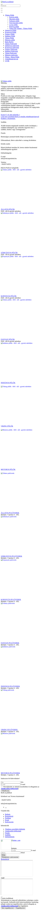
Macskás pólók (14, 19)
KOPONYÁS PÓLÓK (9, 296)
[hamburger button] (2, 4)
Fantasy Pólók (10, 34)
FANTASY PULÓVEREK (10, 643)
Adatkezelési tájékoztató (13, 831)
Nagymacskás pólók (16, 23)
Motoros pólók (10, 40)
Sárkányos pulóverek (12, 46)
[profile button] (2, 10)
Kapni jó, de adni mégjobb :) (10, 115)
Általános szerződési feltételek (15, 829)
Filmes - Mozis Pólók (12, 57)
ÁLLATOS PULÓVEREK (10, 513)
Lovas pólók (13, 25)
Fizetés (7, 833)
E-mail (23, 784)
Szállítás (8, 835)
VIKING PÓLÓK (7, 426)
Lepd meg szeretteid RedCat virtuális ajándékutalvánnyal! (20, 117)
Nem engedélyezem (8, 908)
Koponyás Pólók (10, 32)
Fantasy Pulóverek (11, 49)
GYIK (7, 61)
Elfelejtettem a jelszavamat (10, 857)
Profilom (8, 818)
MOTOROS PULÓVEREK (10, 773)
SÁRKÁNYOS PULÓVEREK (11, 556)
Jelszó (23, 853)
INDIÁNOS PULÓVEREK (10, 686)
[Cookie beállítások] (6, 807)
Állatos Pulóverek (11, 44)
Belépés (7, 814)
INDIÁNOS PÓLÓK (8, 383)
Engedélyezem (20, 908)
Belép (3, 855)
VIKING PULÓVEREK (9, 730)
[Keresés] (2, 8)
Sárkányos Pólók (10, 30)
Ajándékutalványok (11, 59)
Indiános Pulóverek (11, 51)
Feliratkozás (5, 791)
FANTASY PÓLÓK (8, 339)
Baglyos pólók (14, 26)
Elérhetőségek (9, 837)
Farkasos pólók (14, 21)
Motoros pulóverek (11, 55)
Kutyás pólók (13, 17)
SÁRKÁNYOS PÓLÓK (9, 253)
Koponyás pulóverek (12, 47)
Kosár (7, 820)
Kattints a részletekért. (8, 118)
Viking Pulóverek (11, 53)
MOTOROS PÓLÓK (8, 469)
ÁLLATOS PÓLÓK (8, 209)
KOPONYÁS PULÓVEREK (11, 599)
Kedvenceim (9, 822)
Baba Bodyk (9, 42)
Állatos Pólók (9, 15)
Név (22, 782)
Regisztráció (9, 816)
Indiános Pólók (10, 36)
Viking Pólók (9, 38)
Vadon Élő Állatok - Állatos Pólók (20, 28)
